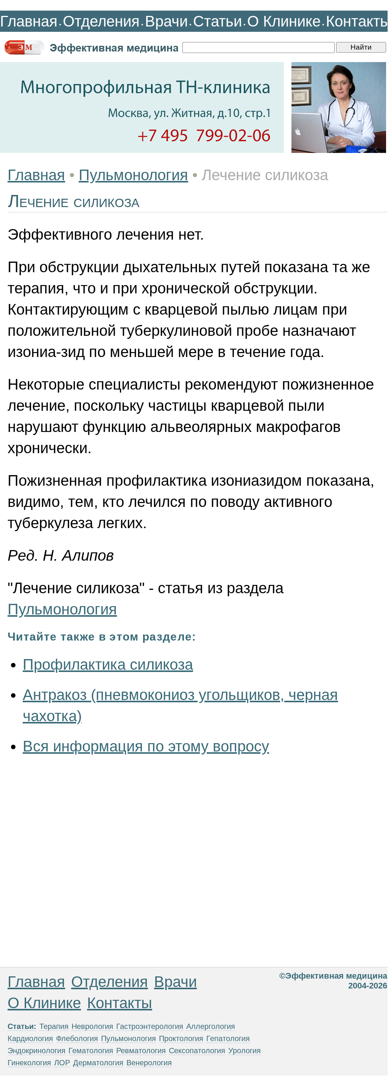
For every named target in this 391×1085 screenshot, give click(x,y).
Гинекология (29, 1062)
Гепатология (228, 1038)
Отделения (101, 21)
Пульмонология (133, 175)
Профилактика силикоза (108, 664)
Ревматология (141, 1050)
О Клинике (284, 21)
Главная (29, 21)
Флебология (77, 1038)
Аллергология (210, 1026)
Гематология (91, 1050)
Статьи (217, 21)
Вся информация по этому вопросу (146, 746)
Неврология (92, 1026)
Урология (244, 1050)
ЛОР (62, 1062)
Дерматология (98, 1062)
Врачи (166, 21)
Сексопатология (197, 1050)
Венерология (149, 1062)
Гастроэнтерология (149, 1026)
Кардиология (30, 1038)
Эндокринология (36, 1050)
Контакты (358, 21)
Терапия (54, 1026)
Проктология (181, 1038)
